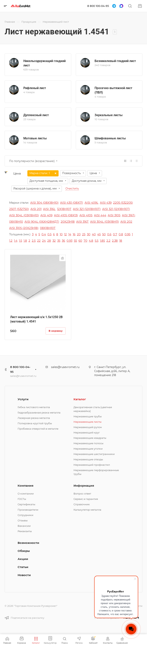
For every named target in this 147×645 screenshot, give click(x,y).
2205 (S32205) (123, 202)
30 (88, 234)
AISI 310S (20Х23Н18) (23, 228)
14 (69, 234)
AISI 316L (49, 209)
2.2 (108, 240)
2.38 (115, 240)
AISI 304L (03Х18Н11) (104, 221)
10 (61, 234)
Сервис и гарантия (86, 498)
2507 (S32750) (19, 209)
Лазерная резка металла (34, 417)
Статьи (23, 567)
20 (79, 234)
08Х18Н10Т (48, 228)
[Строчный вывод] (131, 161)
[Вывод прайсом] (137, 161)
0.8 (121, 234)
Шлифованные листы (110, 138)
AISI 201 (36, 209)
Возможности (28, 543)
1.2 (10, 240)
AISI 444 (100, 215)
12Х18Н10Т (64, 209)
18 (120, 240)
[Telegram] (114, 5)
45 (99, 234)
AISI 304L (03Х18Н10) (24, 215)
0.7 (115, 234)
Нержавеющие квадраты (90, 437)
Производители (28, 509)
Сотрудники (25, 515)
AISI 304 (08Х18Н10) (44, 202)
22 (39, 240)
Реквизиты (25, 531)
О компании (26, 493)
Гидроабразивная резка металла (39, 412)
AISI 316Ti (128, 215)
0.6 (109, 234)
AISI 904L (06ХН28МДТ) (41, 221)
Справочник (82, 504)
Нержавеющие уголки (88, 448)
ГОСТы (22, 498)
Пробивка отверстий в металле (38, 428)
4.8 (91, 240)
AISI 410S (85, 215)
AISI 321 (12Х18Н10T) (87, 209)
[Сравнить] (62, 258)
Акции (23, 559)
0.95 (127, 234)
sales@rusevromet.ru (23, 375)
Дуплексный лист (36, 115)
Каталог (80, 399)
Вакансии (24, 525)
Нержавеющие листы (87, 421)
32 (54, 240)
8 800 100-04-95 (98, 6)
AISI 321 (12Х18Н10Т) (116, 209)
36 (63, 240)
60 (80, 240)
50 (104, 234)
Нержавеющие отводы (88, 459)
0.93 (69, 240)
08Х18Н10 (16, 221)
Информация (84, 485)
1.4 (15, 240)
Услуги (23, 399)
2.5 (34, 240)
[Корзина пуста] (140, 6)
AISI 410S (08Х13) (66, 215)
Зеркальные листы (108, 115)
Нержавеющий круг (87, 432)
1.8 (25, 240)
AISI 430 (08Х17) (71, 202)
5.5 (96, 240)
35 (58, 240)
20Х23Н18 (68, 221)
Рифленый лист (34, 88)
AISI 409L (91, 202)
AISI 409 (46, 215)
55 (75, 240)
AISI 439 (106, 202)
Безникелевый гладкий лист (115, 61)
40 (94, 234)
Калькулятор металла (87, 509)
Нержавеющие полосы (88, 443)
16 (74, 234)
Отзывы (23, 520)
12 (65, 234)
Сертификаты (26, 504)
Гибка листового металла (34, 407)
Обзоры (24, 551)
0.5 (49, 234)
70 (85, 240)
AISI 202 (126, 221)
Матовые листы (35, 138)
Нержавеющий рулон (88, 427)
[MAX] (121, 5)
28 (49, 240)
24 (44, 240)
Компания (25, 485)
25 (83, 234)
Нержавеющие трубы (88, 416)
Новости (24, 575)
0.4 (44, 234)
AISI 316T (82, 221)
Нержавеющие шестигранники (94, 454)
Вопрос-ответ (82, 493)
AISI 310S (114, 215)
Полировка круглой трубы (35, 423)
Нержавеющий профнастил (92, 464)
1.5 (20, 240)
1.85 (102, 240)
